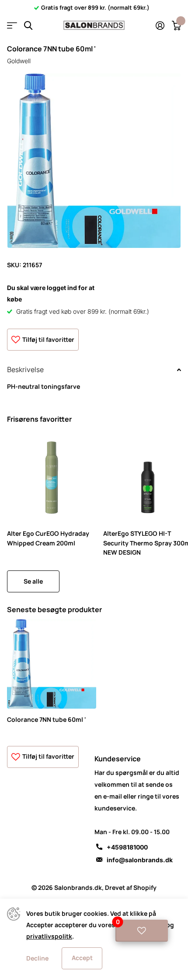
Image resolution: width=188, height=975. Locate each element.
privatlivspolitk (49, 936)
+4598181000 (127, 847)
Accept (82, 957)
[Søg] (28, 26)
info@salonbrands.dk (140, 860)
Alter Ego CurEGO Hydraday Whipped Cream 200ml (48, 538)
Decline (37, 958)
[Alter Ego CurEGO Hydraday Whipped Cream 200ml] (51, 478)
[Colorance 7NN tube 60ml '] (51, 664)
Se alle (33, 581)
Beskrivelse (25, 369)
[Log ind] (159, 25)
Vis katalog (12, 25)
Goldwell (19, 61)
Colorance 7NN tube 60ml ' (46, 719)
